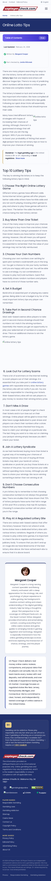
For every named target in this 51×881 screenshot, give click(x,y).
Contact (12, 2)
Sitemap (6, 814)
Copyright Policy (9, 825)
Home (5, 15)
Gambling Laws (9, 806)
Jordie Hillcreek (26, 62)
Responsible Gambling (12, 803)
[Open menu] (46, 9)
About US (6, 849)
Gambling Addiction (11, 810)
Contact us (7, 822)
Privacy (5, 875)
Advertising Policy (10, 846)
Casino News (8, 818)
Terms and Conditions (12, 829)
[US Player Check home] (20, 9)
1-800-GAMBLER (20, 745)
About (5, 2)
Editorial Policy (22, 2)
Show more (20, 158)
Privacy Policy (8, 838)
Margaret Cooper (21, 54)
